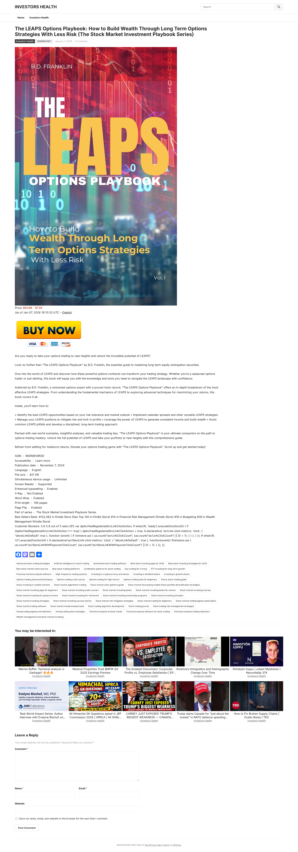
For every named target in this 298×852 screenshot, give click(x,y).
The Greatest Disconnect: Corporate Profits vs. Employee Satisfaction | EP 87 (149, 672)
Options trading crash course (71, 579)
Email (83, 788)
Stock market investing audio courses (80, 590)
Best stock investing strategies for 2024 (187, 563)
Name (19, 788)
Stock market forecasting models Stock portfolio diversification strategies (164, 585)
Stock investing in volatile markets (33, 585)
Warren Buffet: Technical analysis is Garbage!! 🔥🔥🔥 (41, 670)
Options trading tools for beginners (140, 579)
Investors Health (39, 17)
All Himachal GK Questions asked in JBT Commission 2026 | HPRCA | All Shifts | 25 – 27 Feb (95, 717)
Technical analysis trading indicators (192, 611)
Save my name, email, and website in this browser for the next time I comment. (63, 818)
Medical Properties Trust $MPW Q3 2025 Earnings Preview (95, 670)
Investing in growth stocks (177, 574)
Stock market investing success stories (72, 601)
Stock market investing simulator (167, 595)
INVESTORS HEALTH (36, 6)
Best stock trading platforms (66, 568)
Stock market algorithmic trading (70, 585)
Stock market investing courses (195, 590)
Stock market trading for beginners (154, 601)
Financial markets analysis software (33, 574)
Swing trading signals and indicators (33, 611)
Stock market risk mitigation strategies (114, 601)
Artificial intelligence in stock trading (71, 563)
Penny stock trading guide (173, 579)
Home (20, 17)
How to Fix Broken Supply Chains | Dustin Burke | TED (256, 715)
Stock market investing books (117, 590)
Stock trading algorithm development (106, 606)
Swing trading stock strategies (70, 611)
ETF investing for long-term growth (168, 568)
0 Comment (81, 41)
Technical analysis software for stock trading (148, 611)
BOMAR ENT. (44, 41)
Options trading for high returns (104, 579)
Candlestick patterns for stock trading (102, 568)
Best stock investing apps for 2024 (147, 563)
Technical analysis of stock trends (105, 611)
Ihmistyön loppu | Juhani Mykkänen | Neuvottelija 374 (256, 670)
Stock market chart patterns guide (107, 585)
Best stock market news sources (32, 568)
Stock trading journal (138, 606)
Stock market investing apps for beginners (37, 590)
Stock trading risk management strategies (173, 606)
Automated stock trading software (109, 563)
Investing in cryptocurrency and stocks (110, 574)
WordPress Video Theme (157, 845)
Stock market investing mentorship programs (125, 595)
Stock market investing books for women (156, 590)
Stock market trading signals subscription (196, 601)
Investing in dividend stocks (146, 574)
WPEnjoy (177, 845)
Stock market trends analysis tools (67, 606)
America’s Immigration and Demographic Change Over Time (202, 670)
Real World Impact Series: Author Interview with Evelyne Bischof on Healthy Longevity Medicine (41, 717)
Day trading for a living (136, 568)
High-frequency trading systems (71, 574)
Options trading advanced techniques (34, 579)
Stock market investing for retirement (80, 595)
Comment (21, 748)
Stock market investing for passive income (37, 595)
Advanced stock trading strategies (33, 563)
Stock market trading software (31, 606)
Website (19, 803)
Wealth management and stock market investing (39, 617)
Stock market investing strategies (32, 601)
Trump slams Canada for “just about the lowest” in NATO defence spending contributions (203, 717)
